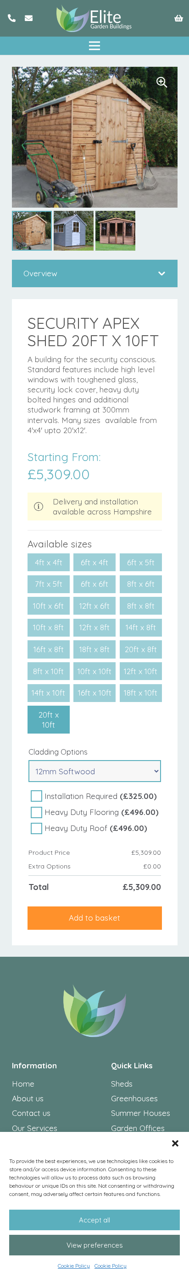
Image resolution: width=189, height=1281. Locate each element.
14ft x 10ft (48, 692)
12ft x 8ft (94, 627)
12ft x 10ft (140, 671)
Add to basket (94, 917)
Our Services (34, 1128)
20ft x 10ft (49, 719)
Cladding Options (58, 751)
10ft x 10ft (94, 671)
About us (28, 1098)
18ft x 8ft (94, 649)
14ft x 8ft (141, 627)
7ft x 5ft (48, 584)
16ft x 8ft (48, 649)
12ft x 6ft (94, 606)
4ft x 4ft (48, 562)
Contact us (31, 1113)
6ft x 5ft (141, 562)
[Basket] (178, 18)
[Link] (12, 18)
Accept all (94, 1220)
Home (23, 1083)
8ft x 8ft (141, 606)
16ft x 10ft (94, 692)
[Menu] (94, 45)
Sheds (122, 1083)
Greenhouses (134, 1098)
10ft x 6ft (48, 606)
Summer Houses (140, 1113)
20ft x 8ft (141, 649)
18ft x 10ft (140, 692)
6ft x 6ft (94, 584)
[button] (175, 1143)
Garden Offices (138, 1128)
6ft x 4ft (94, 562)
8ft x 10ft (48, 671)
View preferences (95, 1245)
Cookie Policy (74, 1265)
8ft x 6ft (141, 584)
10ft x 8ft (48, 627)
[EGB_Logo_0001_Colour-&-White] (94, 18)
